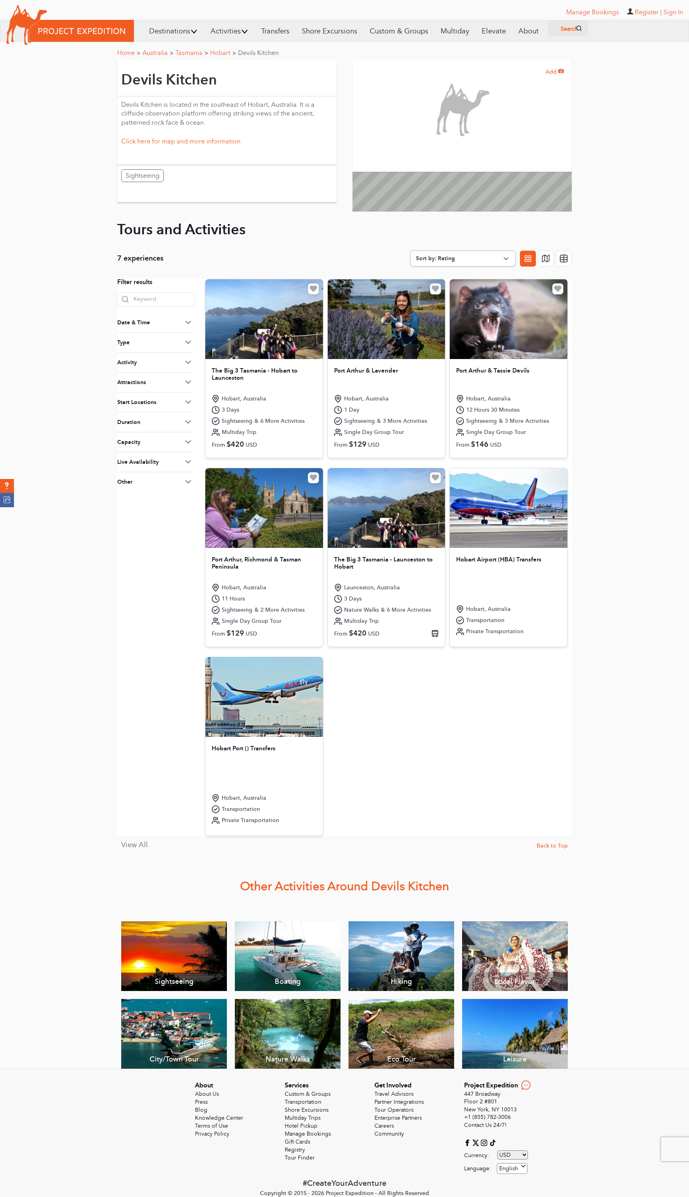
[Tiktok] (492, 1142)
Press (201, 1102)
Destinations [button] (169, 31)
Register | (648, 12)
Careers (384, 1126)
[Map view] (546, 259)
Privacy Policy (212, 1134)
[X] (476, 1142)
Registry (295, 1150)
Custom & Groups (399, 31)
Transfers (275, 31)
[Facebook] (468, 1142)
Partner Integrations (399, 1102)
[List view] (564, 259)
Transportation (303, 1102)
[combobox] (512, 1168)
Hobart (223, 53)
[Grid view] (528, 259)
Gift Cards (297, 1142)
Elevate (494, 31)
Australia (157, 53)
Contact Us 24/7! (485, 1125)
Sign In (673, 12)
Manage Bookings (308, 1134)
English (508, 1168)
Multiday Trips (303, 1118)
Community (389, 1134)
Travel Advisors (393, 1094)
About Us (207, 1094)
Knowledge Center (219, 1118)
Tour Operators (393, 1110)
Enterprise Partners (398, 1118)
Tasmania (191, 53)
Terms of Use (211, 1126)
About (528, 31)
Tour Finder (300, 1158)
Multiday (455, 31)
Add (554, 72)
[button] (7, 486)
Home (128, 53)
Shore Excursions (329, 31)
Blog (201, 1110)
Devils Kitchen (258, 53)
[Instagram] (485, 1142)
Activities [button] (226, 31)
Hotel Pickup (301, 1126)
